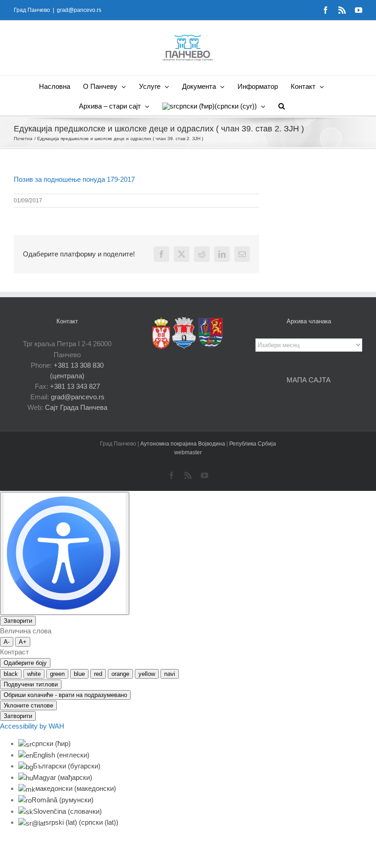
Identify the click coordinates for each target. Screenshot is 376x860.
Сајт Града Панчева (76, 407)
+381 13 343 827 (75, 386)
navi (169, 673)
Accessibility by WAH (32, 726)
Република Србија (252, 444)
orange (120, 673)
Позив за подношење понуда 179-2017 (74, 179)
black (11, 673)
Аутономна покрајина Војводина (183, 444)
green (57, 673)
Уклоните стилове (28, 705)
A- (7, 641)
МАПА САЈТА (309, 380)
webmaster (188, 452)
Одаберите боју (25, 662)
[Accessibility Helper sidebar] (64, 553)
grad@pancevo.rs (79, 10)
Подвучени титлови (31, 684)
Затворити (18, 620)
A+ (23, 641)
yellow (146, 673)
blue (79, 673)
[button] (281, 105)
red (98, 673)
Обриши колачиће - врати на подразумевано (65, 694)
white (34, 673)
